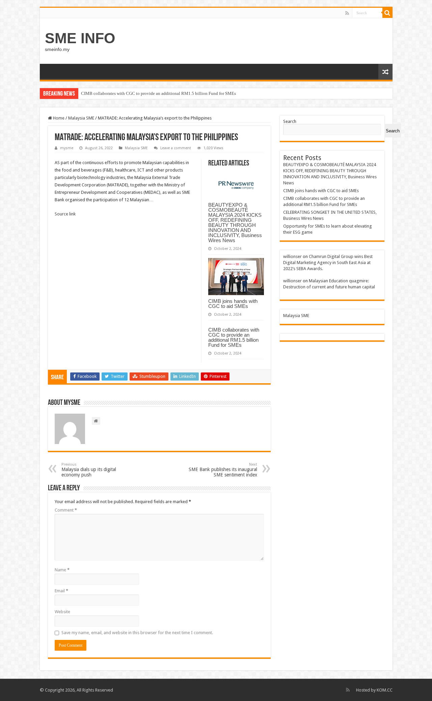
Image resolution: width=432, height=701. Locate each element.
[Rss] (347, 13)
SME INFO (80, 38)
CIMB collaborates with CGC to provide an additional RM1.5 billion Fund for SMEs (158, 93)
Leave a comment (175, 148)
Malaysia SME (81, 118)
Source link (65, 213)
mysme (66, 148)
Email (61, 590)
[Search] (387, 13)
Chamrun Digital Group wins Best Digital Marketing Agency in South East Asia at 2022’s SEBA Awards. (328, 262)
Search (289, 121)
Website (62, 611)
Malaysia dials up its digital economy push (88, 469)
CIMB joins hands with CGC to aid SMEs (233, 303)
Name (62, 569)
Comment (66, 510)
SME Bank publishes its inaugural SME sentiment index (223, 469)
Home (58, 118)
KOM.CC (385, 690)
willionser (292, 256)
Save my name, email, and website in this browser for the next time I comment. (137, 632)
